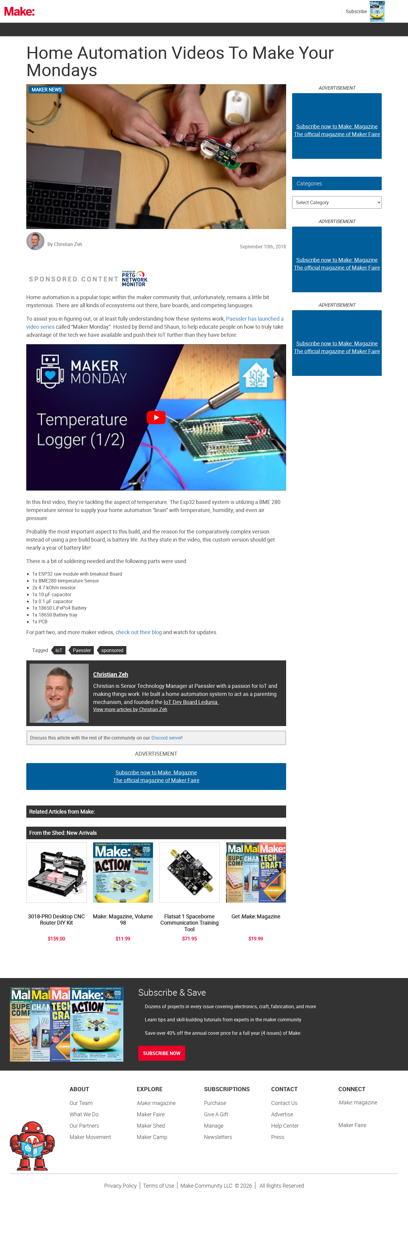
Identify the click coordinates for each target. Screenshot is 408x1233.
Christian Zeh (110, 674)
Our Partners (84, 1125)
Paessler (82, 650)
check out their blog (139, 632)
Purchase (215, 1102)
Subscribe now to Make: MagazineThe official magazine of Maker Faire (156, 776)
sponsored (112, 650)
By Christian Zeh (64, 244)
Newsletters (218, 1136)
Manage (213, 1125)
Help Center (285, 1125)
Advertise (282, 1114)
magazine (156, 1102)
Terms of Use (158, 1185)
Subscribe (356, 11)
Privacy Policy (120, 1185)
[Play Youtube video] (156, 417)
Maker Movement (90, 1136)
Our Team (81, 1102)
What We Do (84, 1114)
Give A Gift (216, 1114)
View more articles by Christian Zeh (130, 709)
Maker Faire (151, 1114)
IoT (59, 650)
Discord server (166, 737)
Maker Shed (151, 1125)
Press (277, 1136)
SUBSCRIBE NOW (161, 1053)
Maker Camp (152, 1136)
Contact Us (284, 1102)
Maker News (47, 89)
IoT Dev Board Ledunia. (191, 701)
